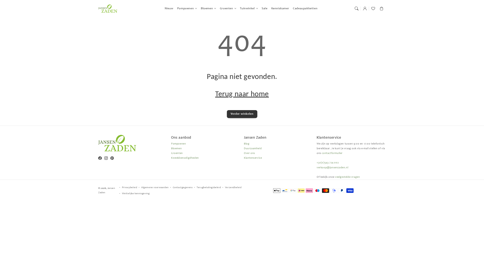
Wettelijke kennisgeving (136, 193)
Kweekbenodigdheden (185, 158)
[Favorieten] (373, 8)
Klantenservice (253, 158)
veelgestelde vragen (347, 177)
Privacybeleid (129, 187)
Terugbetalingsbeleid (209, 187)
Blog (246, 144)
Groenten (177, 153)
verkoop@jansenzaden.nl (332, 167)
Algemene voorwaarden (155, 187)
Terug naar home (242, 93)
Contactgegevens (183, 187)
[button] (356, 8)
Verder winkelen (242, 113)
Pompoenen (178, 144)
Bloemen (176, 148)
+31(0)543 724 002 (328, 163)
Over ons (249, 153)
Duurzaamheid (253, 148)
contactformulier (332, 153)
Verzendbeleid (233, 187)
